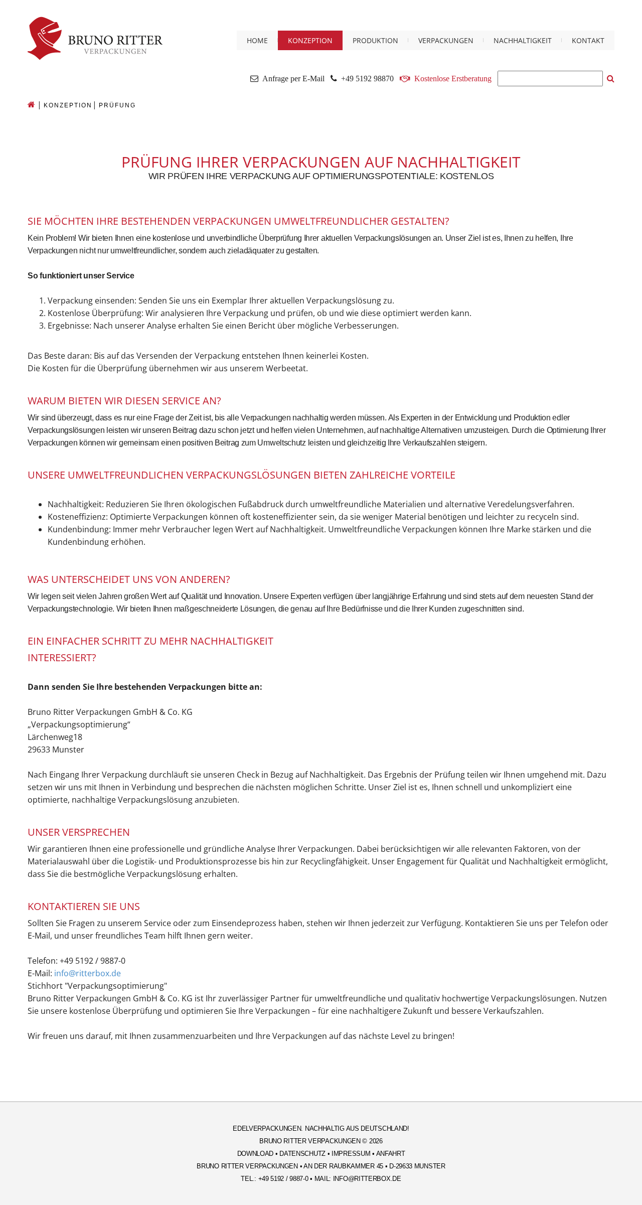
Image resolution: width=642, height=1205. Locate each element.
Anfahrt (390, 1153)
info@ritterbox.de (87, 973)
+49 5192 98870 (365, 78)
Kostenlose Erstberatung (453, 78)
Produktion (375, 40)
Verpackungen (445, 40)
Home (257, 40)
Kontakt (588, 40)
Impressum (351, 1153)
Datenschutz (302, 1153)
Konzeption (310, 40)
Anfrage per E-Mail (291, 78)
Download (255, 1153)
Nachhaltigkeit (523, 40)
